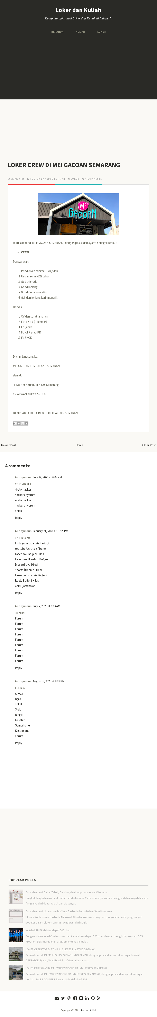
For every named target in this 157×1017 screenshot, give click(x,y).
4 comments (93, 178)
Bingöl (19, 715)
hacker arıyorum (25, 495)
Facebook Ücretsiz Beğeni (31, 559)
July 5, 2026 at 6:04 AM (46, 606)
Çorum (19, 736)
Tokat (18, 704)
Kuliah (80, 32)
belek (18, 511)
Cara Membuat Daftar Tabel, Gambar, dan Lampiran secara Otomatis (67, 892)
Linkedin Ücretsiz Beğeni (31, 575)
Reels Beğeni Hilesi (27, 580)
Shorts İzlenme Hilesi (28, 570)
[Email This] (15, 423)
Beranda (57, 32)
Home (79, 445)
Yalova (19, 693)
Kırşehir (20, 720)
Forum (19, 618)
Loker (101, 32)
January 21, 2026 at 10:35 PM (50, 531)
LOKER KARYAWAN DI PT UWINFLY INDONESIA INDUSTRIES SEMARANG (66, 968)
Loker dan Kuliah (78, 10)
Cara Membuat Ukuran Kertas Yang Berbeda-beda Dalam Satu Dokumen (69, 911)
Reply (18, 518)
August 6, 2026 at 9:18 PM (48, 681)
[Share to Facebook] (26, 423)
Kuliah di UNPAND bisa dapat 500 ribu (48, 930)
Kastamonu (22, 731)
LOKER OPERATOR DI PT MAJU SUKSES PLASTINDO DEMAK (60, 949)
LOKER (75, 178)
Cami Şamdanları (25, 586)
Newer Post (8, 445)
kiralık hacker (23, 489)
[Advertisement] (78, 66)
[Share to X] (22, 423)
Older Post (149, 445)
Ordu (18, 709)
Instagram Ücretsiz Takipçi (32, 543)
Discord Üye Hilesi (26, 565)
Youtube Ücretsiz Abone (30, 549)
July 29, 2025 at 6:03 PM (47, 477)
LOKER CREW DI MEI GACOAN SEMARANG (64, 165)
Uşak (18, 699)
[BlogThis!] (19, 423)
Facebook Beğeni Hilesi (30, 554)
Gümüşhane (22, 725)
